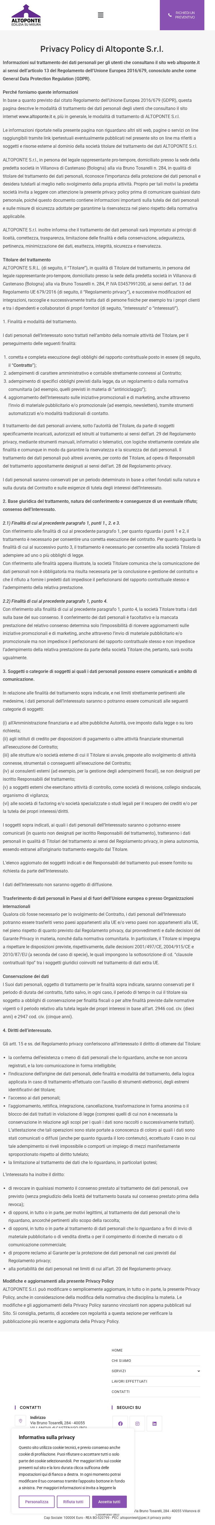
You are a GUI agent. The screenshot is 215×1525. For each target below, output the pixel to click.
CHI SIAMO (121, 1361)
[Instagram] (137, 1423)
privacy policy (160, 1518)
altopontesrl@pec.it (134, 1518)
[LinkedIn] (154, 1423)
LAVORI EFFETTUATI (129, 1381)
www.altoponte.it (35, 116)
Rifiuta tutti (73, 1502)
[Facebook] (120, 1423)
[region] (72, 1471)
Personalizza (36, 1502)
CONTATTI (121, 1392)
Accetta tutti (109, 1502)
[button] (101, 15)
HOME (117, 1350)
